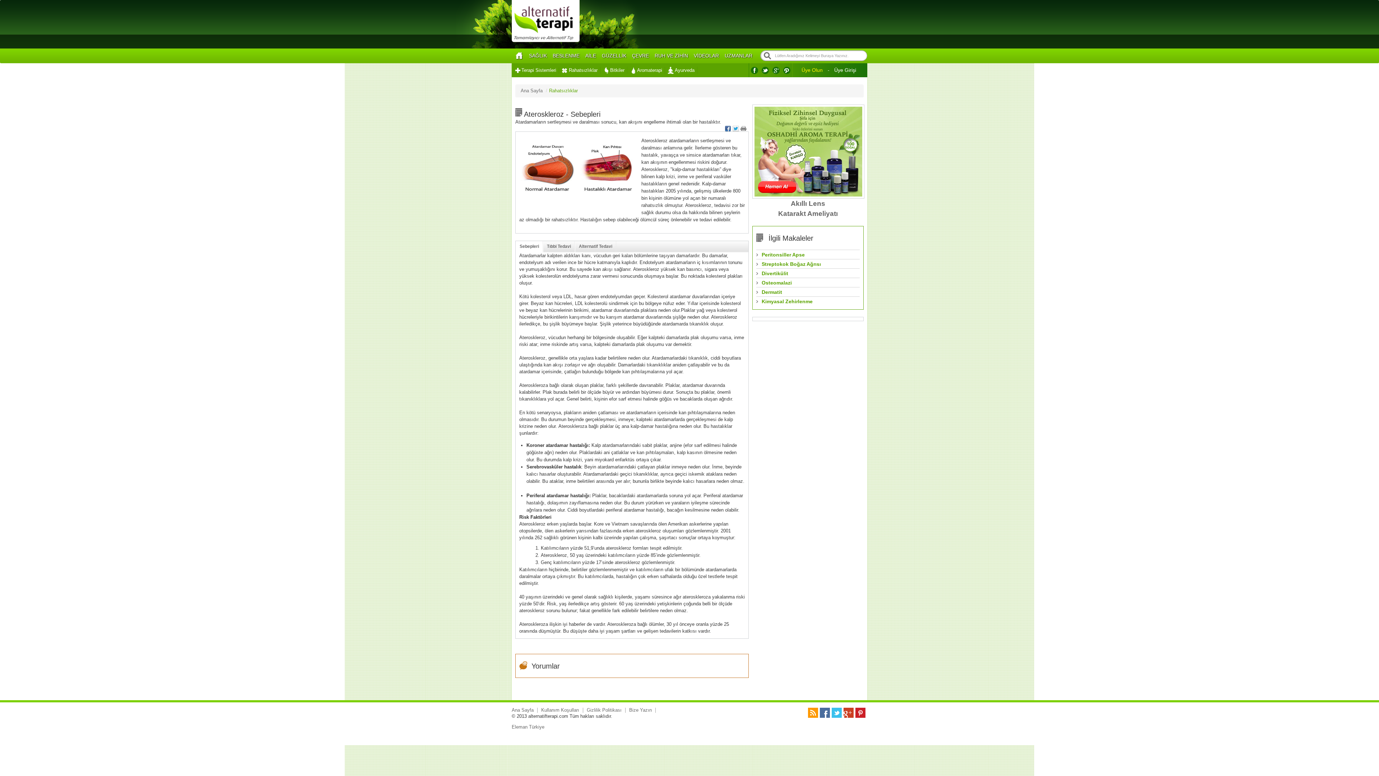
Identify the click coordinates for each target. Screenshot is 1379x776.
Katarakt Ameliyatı (808, 213)
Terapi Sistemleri (538, 70)
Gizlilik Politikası (604, 710)
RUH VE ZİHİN (671, 56)
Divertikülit (775, 273)
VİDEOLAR (706, 56)
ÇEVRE (640, 56)
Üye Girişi (845, 70)
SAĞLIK (538, 56)
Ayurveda (685, 70)
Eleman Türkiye (528, 727)
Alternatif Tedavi (595, 246)
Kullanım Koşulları (560, 710)
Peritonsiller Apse (783, 255)
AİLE (590, 56)
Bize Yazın (640, 710)
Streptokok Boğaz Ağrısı (791, 264)
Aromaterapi (649, 70)
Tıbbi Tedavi (559, 246)
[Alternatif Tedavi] (546, 41)
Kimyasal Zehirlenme (787, 301)
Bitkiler (617, 70)
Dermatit (772, 292)
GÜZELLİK (614, 56)
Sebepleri (529, 246)
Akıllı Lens (808, 203)
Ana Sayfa (523, 710)
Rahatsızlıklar (583, 70)
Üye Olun (812, 70)
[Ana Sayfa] (519, 55)
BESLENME (566, 56)
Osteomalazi (777, 283)
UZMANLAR (738, 56)
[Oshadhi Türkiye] (808, 195)
